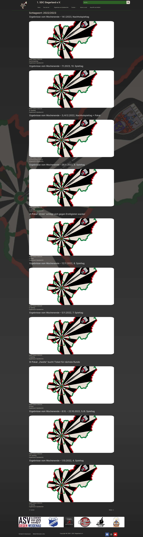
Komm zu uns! (83, 7)
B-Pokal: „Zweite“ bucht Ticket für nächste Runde (54, 362)
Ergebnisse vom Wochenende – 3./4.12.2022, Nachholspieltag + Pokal (64, 115)
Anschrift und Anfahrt (95, 7)
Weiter (111, 510)
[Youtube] (115, 534)
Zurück (31, 510)
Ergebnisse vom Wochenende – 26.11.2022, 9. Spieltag (57, 164)
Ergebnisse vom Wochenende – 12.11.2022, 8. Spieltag (57, 263)
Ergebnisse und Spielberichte (61, 7)
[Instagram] (111, 534)
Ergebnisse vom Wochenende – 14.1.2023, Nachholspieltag (59, 16)
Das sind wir (46, 7)
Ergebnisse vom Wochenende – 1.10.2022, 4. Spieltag (56, 460)
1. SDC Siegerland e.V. (49, 2)
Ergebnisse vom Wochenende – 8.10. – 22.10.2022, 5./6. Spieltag (62, 411)
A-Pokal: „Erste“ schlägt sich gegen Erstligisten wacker (57, 214)
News (39, 7)
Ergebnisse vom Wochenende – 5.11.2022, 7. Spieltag (56, 312)
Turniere (73, 7)
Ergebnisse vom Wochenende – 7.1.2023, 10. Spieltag (56, 66)
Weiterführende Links (39, 534)
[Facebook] (107, 534)
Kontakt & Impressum (25, 534)
